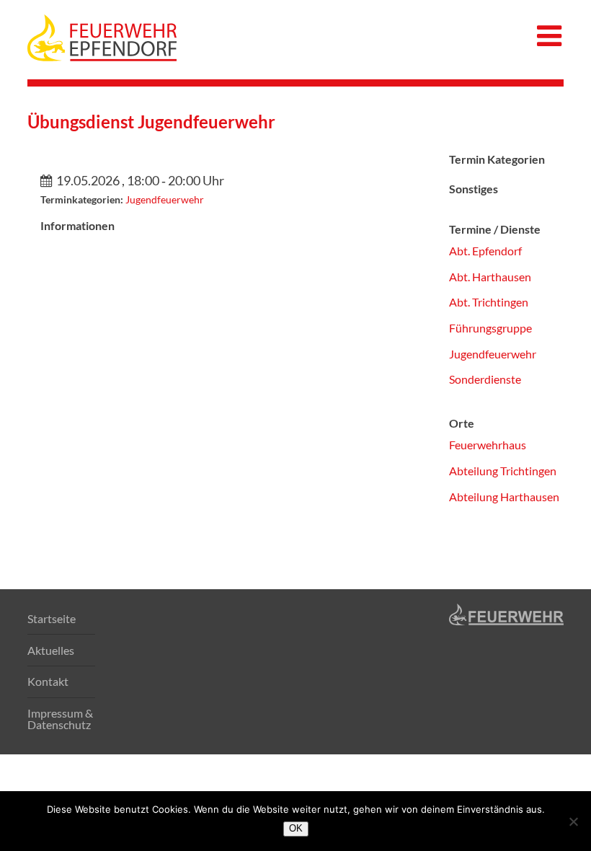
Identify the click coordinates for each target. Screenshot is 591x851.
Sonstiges (473, 188)
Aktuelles (50, 650)
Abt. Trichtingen (488, 302)
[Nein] (573, 821)
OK (296, 828)
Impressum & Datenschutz (60, 718)
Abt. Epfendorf (485, 250)
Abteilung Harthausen (504, 496)
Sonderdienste (485, 379)
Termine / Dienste (495, 229)
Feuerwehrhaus (487, 444)
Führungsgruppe (490, 328)
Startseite (51, 618)
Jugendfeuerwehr (164, 199)
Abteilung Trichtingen (502, 470)
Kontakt (47, 681)
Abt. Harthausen (490, 276)
